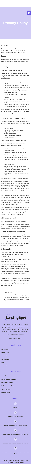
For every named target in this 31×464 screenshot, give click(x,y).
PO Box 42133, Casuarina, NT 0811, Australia (15, 425)
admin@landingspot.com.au (15, 416)
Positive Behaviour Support (8, 385)
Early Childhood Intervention (8, 379)
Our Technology (5, 359)
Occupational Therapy (7, 382)
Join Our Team (5, 356)
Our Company (5, 349)
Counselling (4, 376)
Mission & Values (5, 352)
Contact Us (4, 365)
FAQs (2, 362)
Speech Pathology (6, 389)
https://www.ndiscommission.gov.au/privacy (17, 301)
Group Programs (5, 392)
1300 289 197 (15, 407)
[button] (29, 13)
